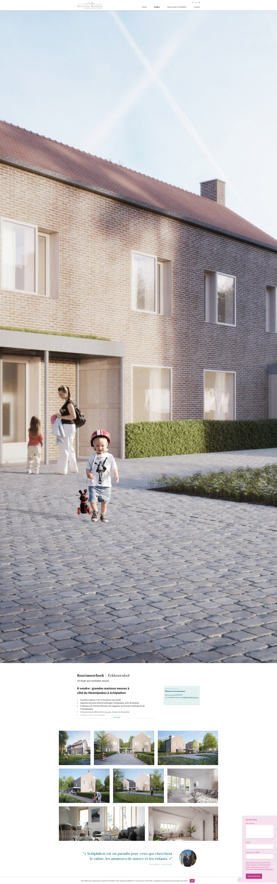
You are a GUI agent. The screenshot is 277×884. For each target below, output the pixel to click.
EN (196, 2)
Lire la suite (116, 717)
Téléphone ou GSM (252, 852)
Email (248, 842)
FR (199, 2)
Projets (157, 7)
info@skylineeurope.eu (189, 697)
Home (144, 7)
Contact (197, 7)
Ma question (250, 823)
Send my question (254, 876)
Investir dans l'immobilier (176, 7)
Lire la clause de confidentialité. (263, 869)
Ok (192, 881)
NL (193, 2)
